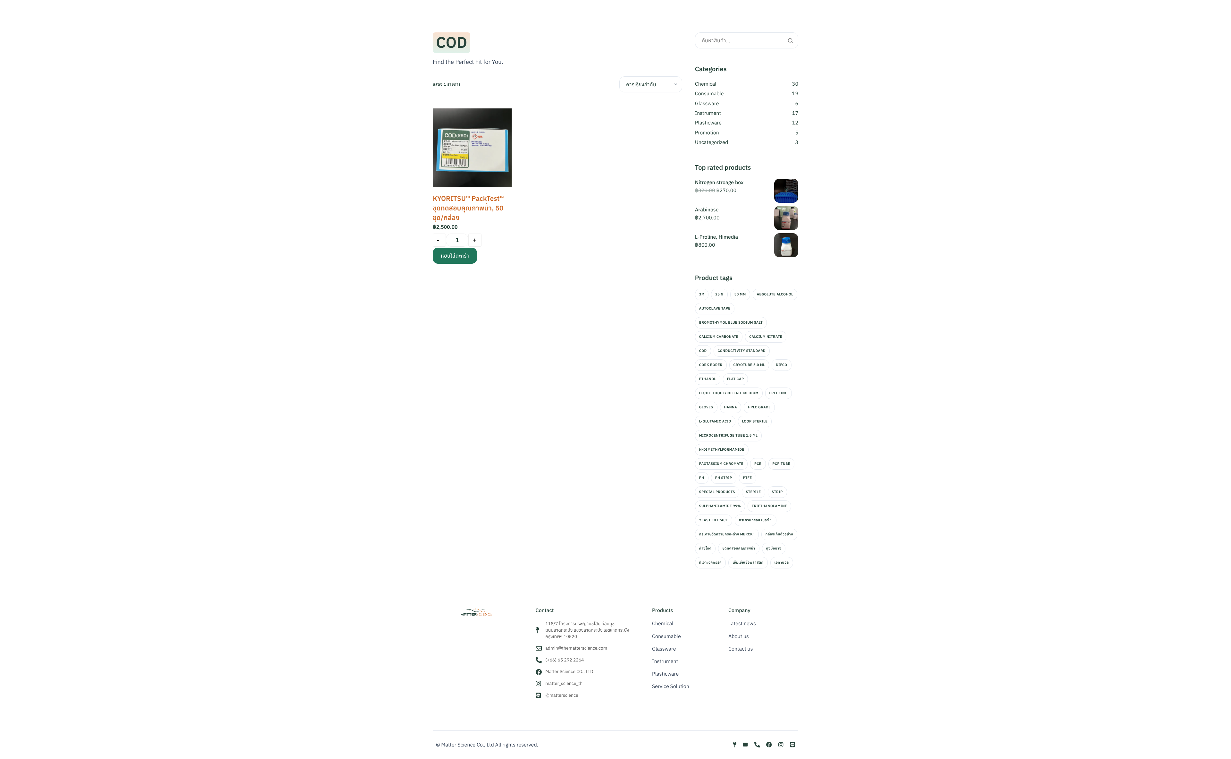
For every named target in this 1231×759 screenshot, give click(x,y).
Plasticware (708, 123)
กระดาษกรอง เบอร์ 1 (755, 520)
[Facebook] (769, 744)
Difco (781, 365)
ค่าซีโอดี (705, 548)
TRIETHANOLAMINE (769, 506)
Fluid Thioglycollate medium (728, 393)
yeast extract (713, 520)
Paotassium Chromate (721, 464)
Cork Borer (711, 365)
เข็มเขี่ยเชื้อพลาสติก (748, 562)
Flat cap (735, 379)
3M (701, 294)
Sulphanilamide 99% (720, 506)
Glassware (707, 103)
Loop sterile (755, 421)
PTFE (747, 478)
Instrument (708, 113)
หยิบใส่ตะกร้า (455, 255)
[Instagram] (780, 744)
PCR (758, 464)
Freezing (778, 393)
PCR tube (781, 464)
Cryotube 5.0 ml (749, 365)
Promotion (707, 133)
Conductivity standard (742, 351)
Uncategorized (711, 142)
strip (777, 492)
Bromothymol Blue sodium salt (731, 322)
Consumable (709, 93)
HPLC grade (759, 407)
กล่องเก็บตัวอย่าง (779, 534)
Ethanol (707, 379)
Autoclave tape (714, 308)
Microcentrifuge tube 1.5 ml (728, 435)
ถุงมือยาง (774, 548)
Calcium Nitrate (765, 337)
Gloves (706, 407)
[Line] (792, 744)
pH (701, 478)
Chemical (705, 84)
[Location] (734, 744)
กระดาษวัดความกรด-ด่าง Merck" (727, 534)
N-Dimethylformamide (721, 450)
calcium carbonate (718, 337)
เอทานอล (782, 562)
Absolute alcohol (775, 294)
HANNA (730, 407)
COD (703, 351)
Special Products (717, 492)
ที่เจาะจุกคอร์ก (710, 562)
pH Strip (723, 478)
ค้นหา (790, 40)
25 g (719, 294)
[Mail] (745, 744)
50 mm (740, 294)
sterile (753, 492)
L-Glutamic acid (715, 421)
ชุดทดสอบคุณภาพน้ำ (738, 548)
